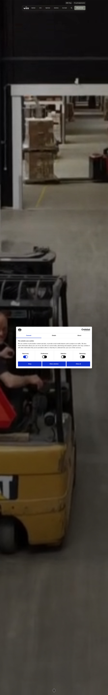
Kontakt (64, 8)
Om (40, 8)
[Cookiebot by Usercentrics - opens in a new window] (82, 330)
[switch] (44, 357)
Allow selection (54, 364)
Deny (29, 364)
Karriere (56, 8)
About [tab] (79, 335)
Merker (33, 8)
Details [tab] (54, 335)
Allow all (78, 364)
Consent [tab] (28, 335)
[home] (26, 8)
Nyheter (48, 8)
